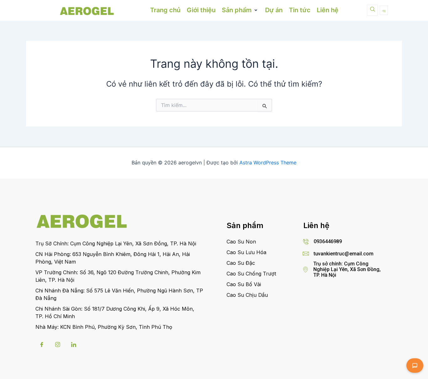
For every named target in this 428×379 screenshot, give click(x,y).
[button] (240, 10)
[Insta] (57, 344)
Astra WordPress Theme (267, 162)
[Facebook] (41, 344)
